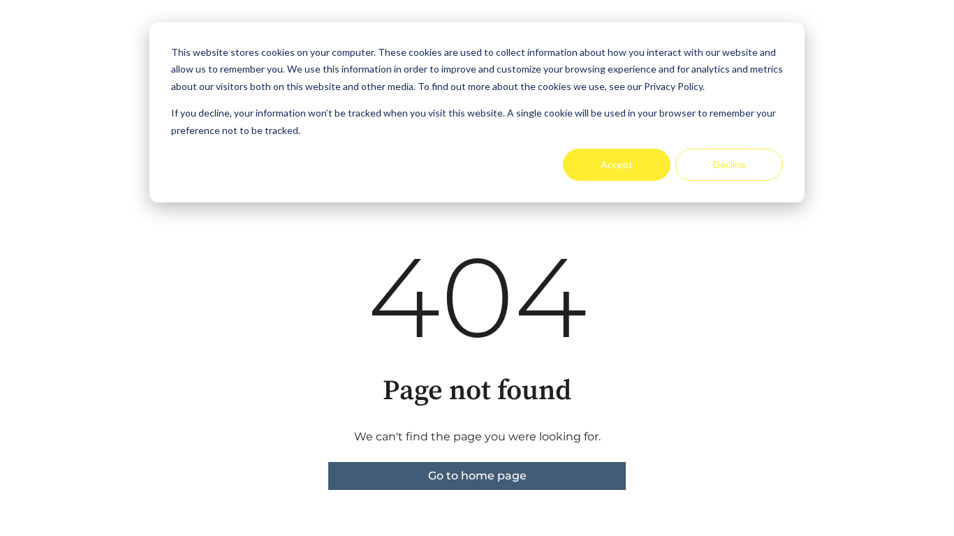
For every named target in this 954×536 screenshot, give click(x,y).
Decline (729, 164)
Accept (617, 164)
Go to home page (477, 475)
